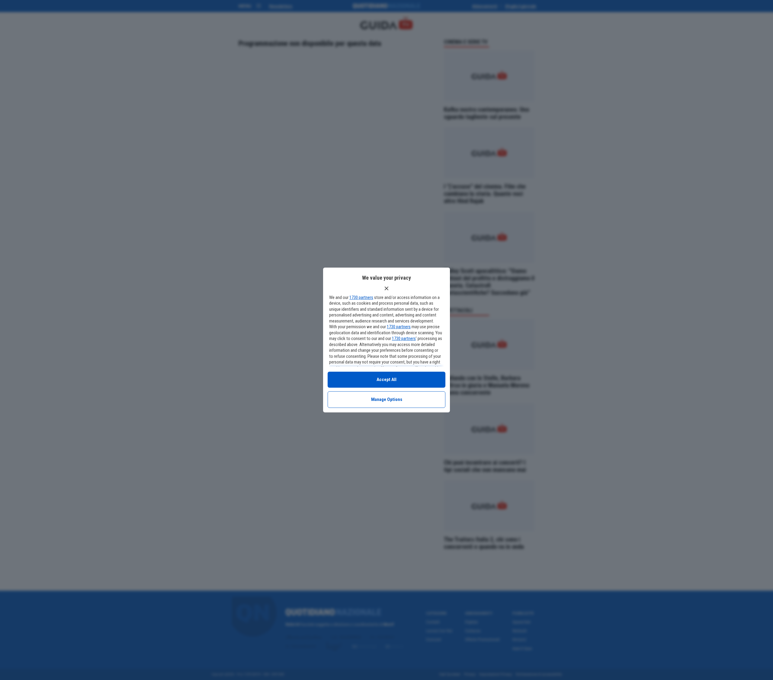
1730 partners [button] (361, 297)
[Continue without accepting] (386, 288)
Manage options (386, 399)
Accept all (386, 379)
